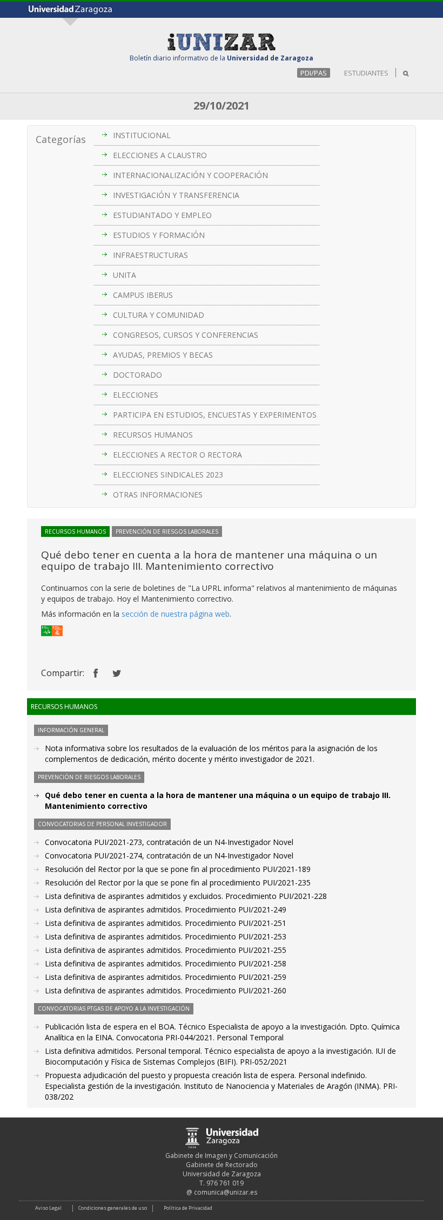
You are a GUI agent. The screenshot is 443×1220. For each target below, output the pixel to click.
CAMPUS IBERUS (143, 295)
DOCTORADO (137, 375)
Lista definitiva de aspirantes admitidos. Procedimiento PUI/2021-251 (165, 923)
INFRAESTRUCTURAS (150, 255)
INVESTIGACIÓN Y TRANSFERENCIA (176, 195)
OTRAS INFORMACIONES (158, 494)
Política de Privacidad (188, 1207)
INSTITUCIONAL (142, 135)
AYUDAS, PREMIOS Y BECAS (163, 355)
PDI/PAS (313, 73)
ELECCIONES (135, 395)
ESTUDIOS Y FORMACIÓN (159, 235)
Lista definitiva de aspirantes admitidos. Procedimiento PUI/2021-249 (165, 909)
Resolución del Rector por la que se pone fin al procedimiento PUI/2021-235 (178, 882)
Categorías (61, 139)
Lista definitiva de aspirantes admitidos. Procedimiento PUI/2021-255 (165, 950)
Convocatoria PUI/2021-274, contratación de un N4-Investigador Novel (169, 855)
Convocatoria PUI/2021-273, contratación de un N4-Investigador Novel (169, 842)
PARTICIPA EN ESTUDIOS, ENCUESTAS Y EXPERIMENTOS (215, 415)
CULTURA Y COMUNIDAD (158, 315)
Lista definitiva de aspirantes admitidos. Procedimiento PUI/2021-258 (165, 963)
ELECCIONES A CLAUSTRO (160, 155)
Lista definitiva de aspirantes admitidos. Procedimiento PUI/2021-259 (165, 977)
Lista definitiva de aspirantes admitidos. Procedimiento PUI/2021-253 (165, 936)
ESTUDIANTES (366, 73)
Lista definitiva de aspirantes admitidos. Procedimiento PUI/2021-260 (165, 990)
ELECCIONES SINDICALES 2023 (168, 474)
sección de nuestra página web (176, 614)
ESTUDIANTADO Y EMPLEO (162, 215)
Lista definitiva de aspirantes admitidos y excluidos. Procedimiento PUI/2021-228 (186, 896)
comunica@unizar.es (225, 1192)
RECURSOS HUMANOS (153, 435)
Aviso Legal (48, 1207)
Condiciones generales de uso (112, 1207)
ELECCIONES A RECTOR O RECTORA (177, 454)
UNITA (124, 275)
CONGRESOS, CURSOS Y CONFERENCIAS (185, 335)
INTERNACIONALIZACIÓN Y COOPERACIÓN (190, 175)
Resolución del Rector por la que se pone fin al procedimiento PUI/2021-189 (178, 869)
